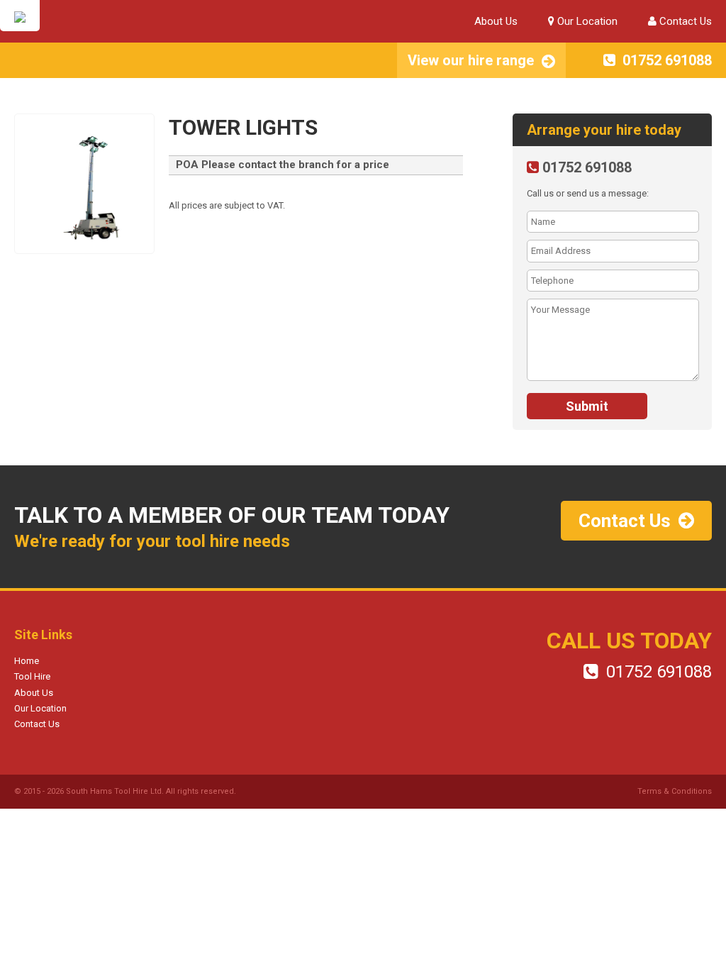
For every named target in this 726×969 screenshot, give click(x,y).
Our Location (586, 21)
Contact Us (684, 21)
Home (26, 660)
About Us (496, 21)
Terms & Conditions (674, 791)
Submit (587, 406)
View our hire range (471, 60)
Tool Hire (32, 676)
